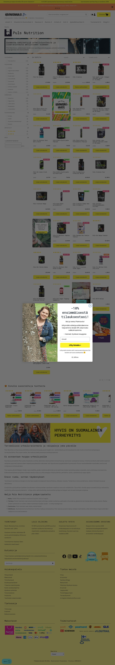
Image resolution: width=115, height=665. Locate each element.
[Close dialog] (90, 305)
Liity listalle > (75, 345)
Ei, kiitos (75, 357)
